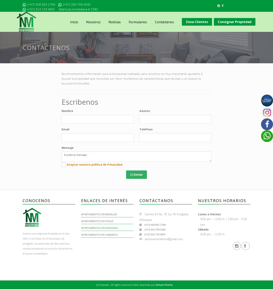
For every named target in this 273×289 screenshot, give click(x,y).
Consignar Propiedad (234, 22)
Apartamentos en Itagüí (97, 221)
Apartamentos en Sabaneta (99, 235)
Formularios (138, 22)
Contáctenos (164, 22)
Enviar (138, 174)
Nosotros (93, 22)
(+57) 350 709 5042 (155, 229)
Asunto (144, 111)
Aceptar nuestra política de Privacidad (94, 164)
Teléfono (146, 129)
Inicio (74, 22)
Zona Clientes (197, 22)
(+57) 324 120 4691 (155, 234)
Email (65, 129)
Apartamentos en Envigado (99, 228)
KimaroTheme (164, 285)
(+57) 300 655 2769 (155, 225)
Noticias (115, 22)
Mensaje (68, 148)
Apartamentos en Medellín (99, 214)
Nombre (67, 111)
